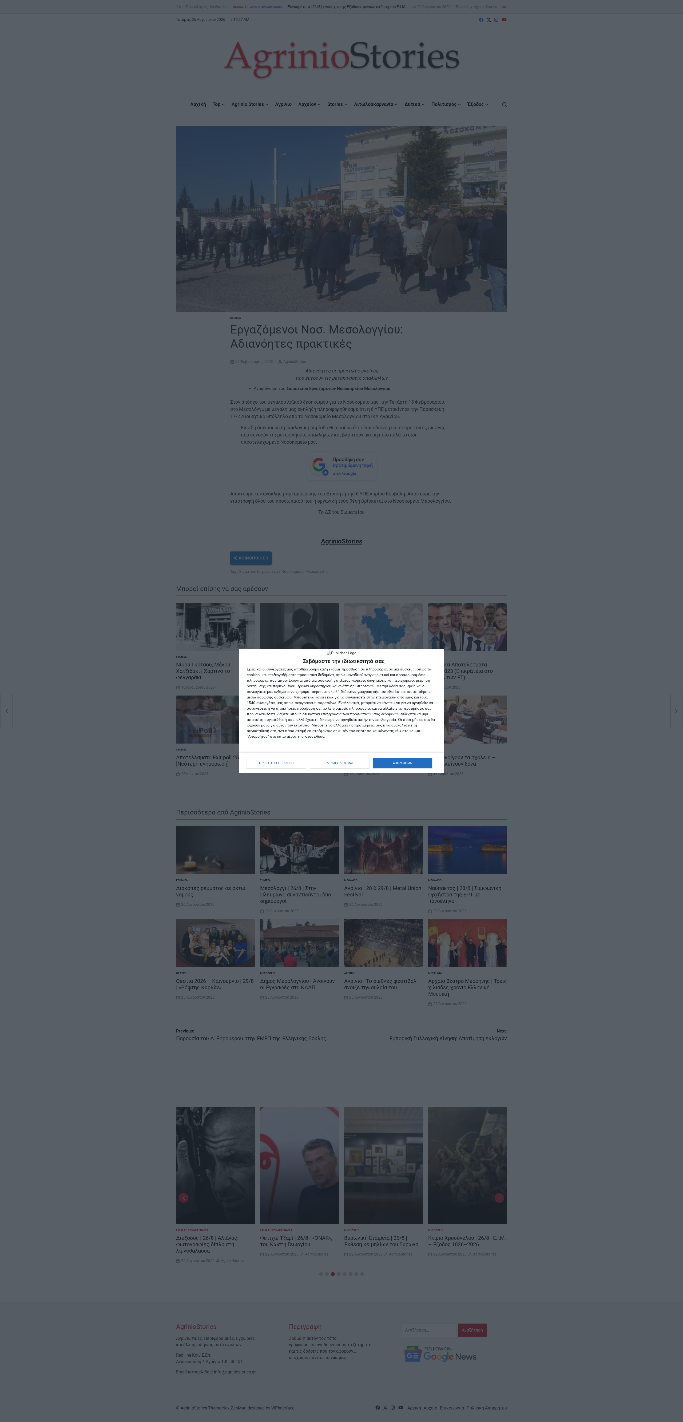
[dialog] (341, 711)
